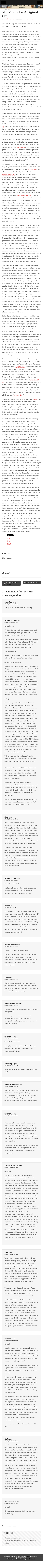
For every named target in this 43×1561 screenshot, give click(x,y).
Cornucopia (6, 9)
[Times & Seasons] (21, 7)
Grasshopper (10, 1501)
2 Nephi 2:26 (20, 366)
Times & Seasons (20, 1557)
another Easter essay (24, 195)
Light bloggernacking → (31, 582)
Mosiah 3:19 (32, 169)
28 (3, 382)
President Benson (8, 174)
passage (36, 399)
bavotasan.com (30, 1559)
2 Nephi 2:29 (18, 395)
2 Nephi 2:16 (34, 379)
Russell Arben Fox (9, 19)
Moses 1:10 (21, 147)
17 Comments (29, 19)
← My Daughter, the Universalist (10, 583)
